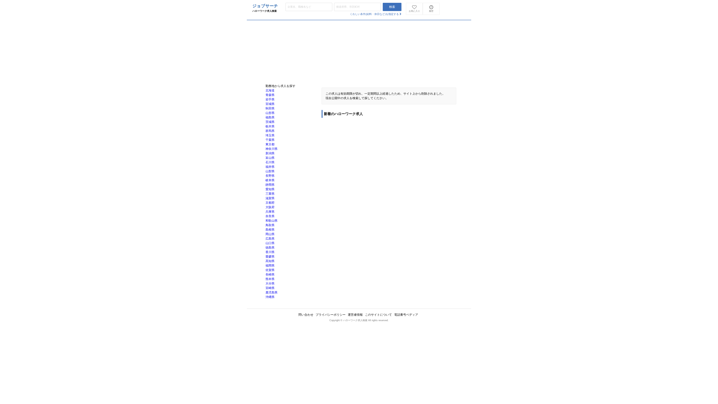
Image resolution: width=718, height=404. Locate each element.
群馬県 (270, 130)
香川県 (270, 252)
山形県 (270, 112)
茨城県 (270, 121)
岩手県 (270, 99)
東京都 (270, 144)
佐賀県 (270, 270)
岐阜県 (270, 180)
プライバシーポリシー (331, 314)
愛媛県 (270, 256)
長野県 (270, 175)
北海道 (270, 90)
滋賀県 (270, 198)
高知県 (270, 261)
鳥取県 (270, 225)
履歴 (431, 11)
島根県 (270, 229)
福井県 (270, 166)
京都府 (270, 202)
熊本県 (270, 279)
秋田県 (270, 108)
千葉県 (270, 139)
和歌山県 (271, 220)
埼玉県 (270, 135)
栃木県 (270, 126)
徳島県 (270, 247)
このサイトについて (378, 314)
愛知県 (270, 189)
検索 (392, 6)
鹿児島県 (271, 292)
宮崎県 (270, 288)
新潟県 (270, 153)
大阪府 (270, 207)
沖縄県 (270, 297)
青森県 (270, 95)
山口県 (270, 243)
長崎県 (270, 274)
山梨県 (270, 171)
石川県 (270, 162)
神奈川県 (271, 148)
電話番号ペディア (406, 314)
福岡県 (270, 265)
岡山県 (270, 234)
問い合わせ (305, 314)
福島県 (270, 117)
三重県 (270, 193)
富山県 (270, 157)
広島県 (270, 238)
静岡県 (270, 184)
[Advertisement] (359, 48)
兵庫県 (270, 211)
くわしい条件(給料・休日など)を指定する (375, 14)
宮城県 (270, 103)
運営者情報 (355, 314)
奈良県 (270, 216)
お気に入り (414, 11)
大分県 (270, 283)
